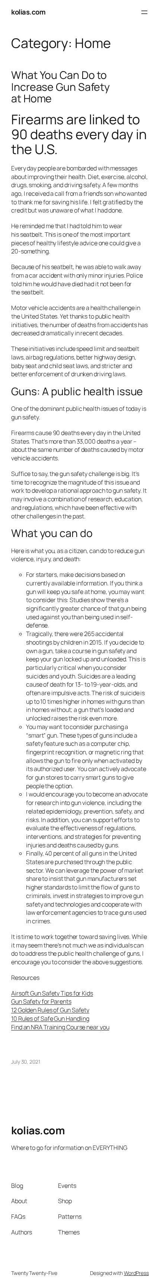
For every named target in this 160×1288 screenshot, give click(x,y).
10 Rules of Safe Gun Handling (50, 1018)
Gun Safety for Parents (41, 1001)
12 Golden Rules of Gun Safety (50, 1010)
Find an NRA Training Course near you (60, 1027)
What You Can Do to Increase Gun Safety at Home (60, 87)
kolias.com (28, 12)
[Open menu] (144, 12)
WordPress (136, 1272)
